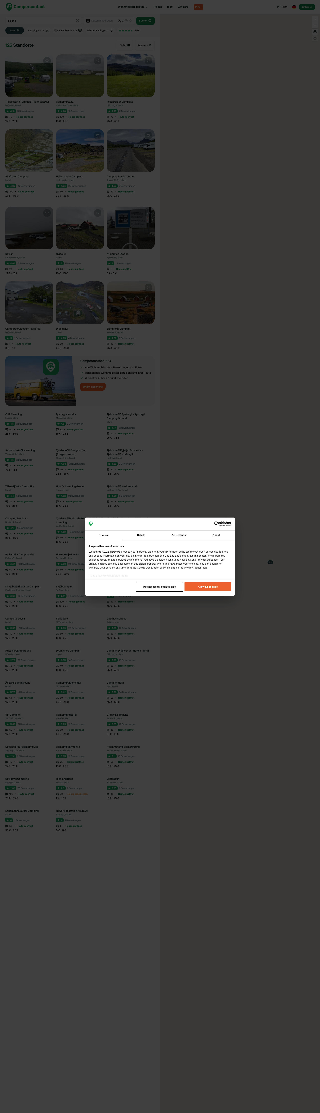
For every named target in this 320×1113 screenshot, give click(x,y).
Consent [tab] (104, 535)
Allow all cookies (208, 586)
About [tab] (216, 534)
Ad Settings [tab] (179, 534)
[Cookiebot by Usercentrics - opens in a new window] (216, 523)
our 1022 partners (109, 551)
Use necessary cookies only (159, 586)
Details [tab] (141, 534)
